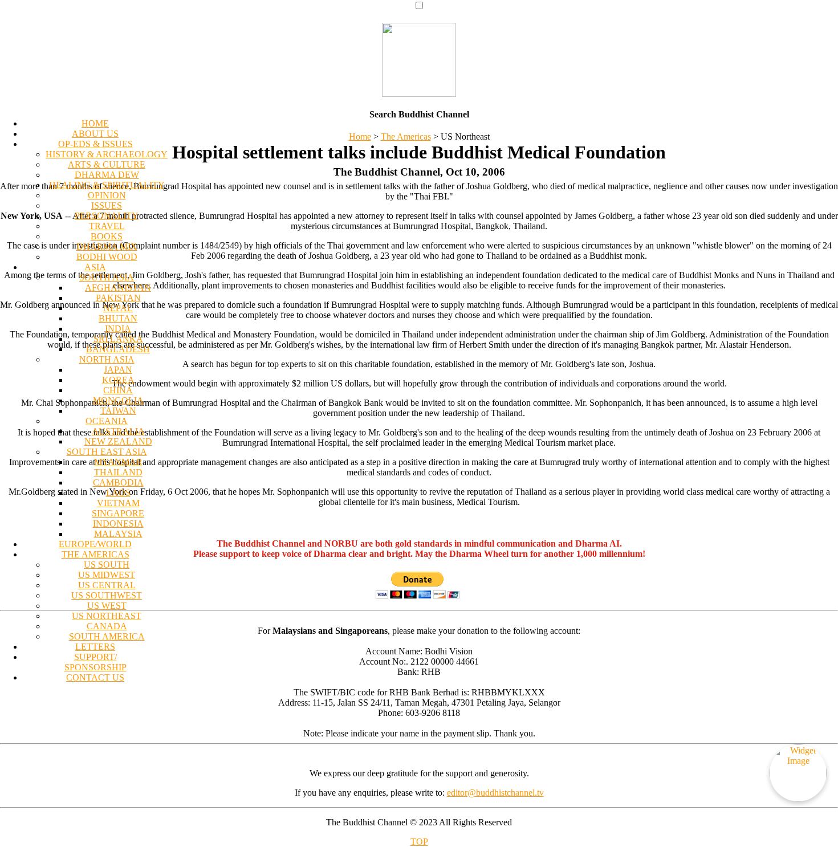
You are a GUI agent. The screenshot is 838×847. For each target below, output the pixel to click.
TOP (419, 841)
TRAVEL (107, 226)
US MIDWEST (106, 575)
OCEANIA (107, 421)
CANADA (107, 626)
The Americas (406, 136)
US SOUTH (106, 564)
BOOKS (107, 236)
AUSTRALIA (118, 431)
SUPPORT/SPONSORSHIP (95, 662)
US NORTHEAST (106, 616)
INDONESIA (118, 523)
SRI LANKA (118, 339)
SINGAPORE (118, 513)
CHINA (118, 390)
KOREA (118, 380)
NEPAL (118, 308)
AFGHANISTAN (118, 287)
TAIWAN (118, 411)
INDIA (118, 328)
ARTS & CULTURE (106, 164)
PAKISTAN (118, 298)
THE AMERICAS (95, 554)
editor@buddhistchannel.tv (495, 792)
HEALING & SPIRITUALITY (107, 185)
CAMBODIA (118, 482)
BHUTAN (118, 318)
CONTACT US (95, 677)
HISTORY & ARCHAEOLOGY (107, 154)
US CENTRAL (107, 585)
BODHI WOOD (106, 257)
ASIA (95, 267)
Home (360, 136)
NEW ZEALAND (118, 441)
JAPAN (118, 369)
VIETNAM (118, 503)
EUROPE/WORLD (95, 544)
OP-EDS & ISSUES (95, 144)
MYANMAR (118, 462)
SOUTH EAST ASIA (107, 452)
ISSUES (106, 205)
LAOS (118, 493)
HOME (95, 123)
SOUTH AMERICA (107, 636)
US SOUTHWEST (106, 595)
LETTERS (95, 646)
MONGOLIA (118, 400)
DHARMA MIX (106, 246)
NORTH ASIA (107, 359)
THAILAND (118, 472)
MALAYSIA (118, 534)
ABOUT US (95, 134)
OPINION (107, 195)
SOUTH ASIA (106, 277)
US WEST (107, 605)
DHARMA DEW (107, 175)
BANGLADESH (118, 349)
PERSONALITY (107, 216)
